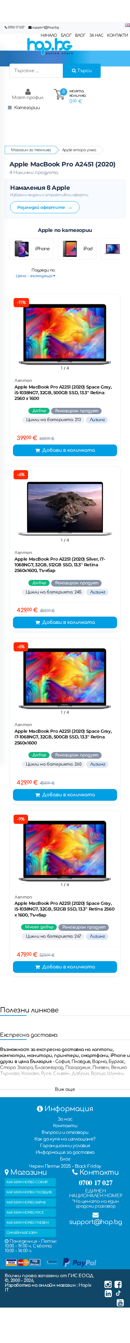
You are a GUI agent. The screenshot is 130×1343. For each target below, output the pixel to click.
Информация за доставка (65, 1152)
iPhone (42, 248)
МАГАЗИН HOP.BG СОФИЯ (27, 1182)
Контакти (65, 1125)
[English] (127, 25)
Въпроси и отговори (65, 1132)
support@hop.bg (45, 27)
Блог (65, 1159)
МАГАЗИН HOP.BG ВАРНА (26, 1202)
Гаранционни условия (65, 1145)
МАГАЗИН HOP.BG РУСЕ (25, 1212)
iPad (88, 248)
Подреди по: (43, 270)
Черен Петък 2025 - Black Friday (65, 1166)
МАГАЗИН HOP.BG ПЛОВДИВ (29, 1192)
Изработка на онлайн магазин (41, 1285)
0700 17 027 (16, 27)
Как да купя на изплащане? (65, 1139)
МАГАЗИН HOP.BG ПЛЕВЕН (28, 1222)
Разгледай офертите (44, 207)
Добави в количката (68, 450)
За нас (65, 1119)
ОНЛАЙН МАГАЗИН (22, 1232)
